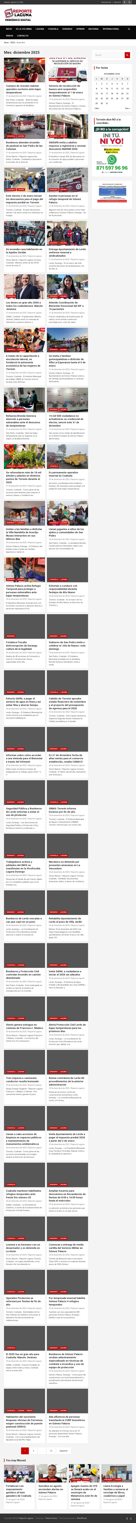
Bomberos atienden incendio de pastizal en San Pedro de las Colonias (24, 146)
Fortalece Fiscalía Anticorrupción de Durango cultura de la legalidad (21, 645)
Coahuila (53, 29)
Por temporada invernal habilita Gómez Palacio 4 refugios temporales (67, 1301)
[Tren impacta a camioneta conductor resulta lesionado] (24, 1062)
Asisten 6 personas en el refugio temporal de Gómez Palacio (65, 199)
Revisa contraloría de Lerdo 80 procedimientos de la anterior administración (66, 1081)
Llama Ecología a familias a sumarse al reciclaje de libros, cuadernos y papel (115, 1490)
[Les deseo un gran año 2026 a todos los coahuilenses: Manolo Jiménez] (24, 286)
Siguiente (64, 1451)
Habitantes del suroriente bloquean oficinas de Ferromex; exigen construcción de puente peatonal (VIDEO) (24, 1421)
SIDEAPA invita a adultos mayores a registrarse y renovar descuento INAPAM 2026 (67, 146)
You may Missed (16, 1460)
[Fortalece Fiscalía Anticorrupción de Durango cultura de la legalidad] (24, 626)
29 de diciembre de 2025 (16, 981)
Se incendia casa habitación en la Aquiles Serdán (24, 251)
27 (122, 98)
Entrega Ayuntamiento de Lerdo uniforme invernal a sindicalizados (67, 252)
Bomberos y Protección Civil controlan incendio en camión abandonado (23, 974)
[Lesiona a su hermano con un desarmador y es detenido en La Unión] (24, 1228)
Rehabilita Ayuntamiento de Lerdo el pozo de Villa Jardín (65, 920)
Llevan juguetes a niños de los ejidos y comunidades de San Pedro (66, 532)
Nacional (117, 2)
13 (122, 88)
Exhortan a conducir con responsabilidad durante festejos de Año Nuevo (63, 589)
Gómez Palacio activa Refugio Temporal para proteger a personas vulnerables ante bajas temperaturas (23, 590)
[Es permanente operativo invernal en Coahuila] (67, 456)
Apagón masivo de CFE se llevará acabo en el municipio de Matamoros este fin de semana (84, 1492)
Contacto (22, 36)
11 (112, 88)
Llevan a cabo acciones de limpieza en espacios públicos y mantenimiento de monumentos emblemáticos (23, 1139)
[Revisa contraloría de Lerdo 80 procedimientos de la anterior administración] (67, 1062)
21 (127, 93)
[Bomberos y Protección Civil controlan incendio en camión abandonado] (24, 955)
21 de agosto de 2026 (15, 1499)
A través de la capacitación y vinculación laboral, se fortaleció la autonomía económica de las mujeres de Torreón (23, 362)
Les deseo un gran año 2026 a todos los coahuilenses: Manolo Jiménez (24, 306)
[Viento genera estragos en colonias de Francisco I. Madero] (24, 1008)
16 (102, 93)
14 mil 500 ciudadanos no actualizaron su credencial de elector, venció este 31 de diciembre (66, 420)
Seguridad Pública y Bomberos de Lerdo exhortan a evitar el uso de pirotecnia (24, 812)
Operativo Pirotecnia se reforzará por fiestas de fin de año (23, 1301)
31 (107, 103)
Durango (67, 29)
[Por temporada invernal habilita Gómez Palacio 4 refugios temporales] (67, 1282)
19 (117, 93)
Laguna (40, 29)
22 (96, 98)
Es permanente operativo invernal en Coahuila (63, 474)
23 (102, 98)
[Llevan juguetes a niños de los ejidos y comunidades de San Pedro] (67, 513)
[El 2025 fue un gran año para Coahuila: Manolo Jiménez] (24, 1338)
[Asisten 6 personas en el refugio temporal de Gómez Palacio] (67, 180)
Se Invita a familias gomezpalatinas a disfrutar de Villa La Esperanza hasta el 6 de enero (67, 360)
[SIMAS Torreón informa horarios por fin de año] (67, 792)
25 (112, 98)
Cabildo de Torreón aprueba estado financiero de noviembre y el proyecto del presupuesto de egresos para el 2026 (67, 703)
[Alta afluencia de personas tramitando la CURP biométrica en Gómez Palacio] (67, 1401)
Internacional (106, 2)
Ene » (127, 108)
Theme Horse (51, 1518)
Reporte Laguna (35, 96)
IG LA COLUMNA (24, 29)
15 (96, 93)
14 (127, 88)
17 (107, 93)
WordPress (82, 1518)
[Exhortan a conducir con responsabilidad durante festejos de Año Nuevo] (67, 569)
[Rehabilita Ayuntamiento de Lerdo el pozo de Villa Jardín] (67, 902)
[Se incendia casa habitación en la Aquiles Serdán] (24, 233)
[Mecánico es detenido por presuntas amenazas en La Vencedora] (67, 846)
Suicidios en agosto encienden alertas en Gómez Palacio (51, 1489)
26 (117, 98)
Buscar (127, 55)
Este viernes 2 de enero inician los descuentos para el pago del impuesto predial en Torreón (24, 199)
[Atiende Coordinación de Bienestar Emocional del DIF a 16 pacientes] (67, 286)
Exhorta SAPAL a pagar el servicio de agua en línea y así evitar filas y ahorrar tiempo (23, 702)
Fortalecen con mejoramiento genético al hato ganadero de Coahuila (18, 1490)
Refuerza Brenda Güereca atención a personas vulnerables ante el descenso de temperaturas (23, 420)
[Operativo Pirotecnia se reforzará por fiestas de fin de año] (24, 1282)
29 (96, 103)
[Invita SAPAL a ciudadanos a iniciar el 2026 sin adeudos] (67, 955)
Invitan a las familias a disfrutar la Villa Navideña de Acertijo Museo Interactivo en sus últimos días (24, 534)
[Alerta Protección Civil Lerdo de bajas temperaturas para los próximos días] (67, 1008)
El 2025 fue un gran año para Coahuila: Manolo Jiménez (22, 1356)
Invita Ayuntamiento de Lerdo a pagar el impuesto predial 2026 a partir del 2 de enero (67, 1137)
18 (112, 93)
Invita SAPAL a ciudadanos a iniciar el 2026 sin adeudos (65, 973)
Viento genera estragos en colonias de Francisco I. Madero (24, 1026)
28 (127, 98)
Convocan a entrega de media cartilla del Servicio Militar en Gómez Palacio (66, 1248)
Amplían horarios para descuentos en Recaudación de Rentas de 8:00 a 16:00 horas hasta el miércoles (67, 1195)
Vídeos (9, 36)
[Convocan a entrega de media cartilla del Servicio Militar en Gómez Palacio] (67, 1228)
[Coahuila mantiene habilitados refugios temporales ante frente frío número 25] (24, 1175)
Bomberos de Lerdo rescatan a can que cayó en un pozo (24, 920)
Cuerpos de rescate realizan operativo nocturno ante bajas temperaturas (23, 89)
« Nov (96, 108)
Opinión (80, 29)
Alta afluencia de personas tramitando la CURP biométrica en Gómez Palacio (67, 1420)
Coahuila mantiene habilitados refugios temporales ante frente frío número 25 (23, 1194)
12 (51, 1451)
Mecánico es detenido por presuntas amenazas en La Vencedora (64, 865)
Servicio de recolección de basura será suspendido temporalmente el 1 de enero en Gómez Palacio (66, 90)
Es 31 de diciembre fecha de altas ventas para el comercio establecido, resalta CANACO (66, 758)
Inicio (9, 29)
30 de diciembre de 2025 (59, 479)
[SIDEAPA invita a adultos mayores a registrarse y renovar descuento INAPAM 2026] (67, 126)
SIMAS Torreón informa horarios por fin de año (62, 810)
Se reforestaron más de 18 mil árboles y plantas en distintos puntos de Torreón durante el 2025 (23, 477)
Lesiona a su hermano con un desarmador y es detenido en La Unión (23, 1248)
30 (102, 103)
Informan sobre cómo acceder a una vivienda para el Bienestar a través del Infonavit (24, 758)
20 (122, 93)
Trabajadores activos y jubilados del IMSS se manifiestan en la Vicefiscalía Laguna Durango (23, 866)
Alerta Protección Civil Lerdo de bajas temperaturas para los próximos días (67, 1028)
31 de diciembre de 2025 (16, 96)
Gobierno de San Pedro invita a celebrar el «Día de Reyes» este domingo (67, 645)
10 (107, 88)
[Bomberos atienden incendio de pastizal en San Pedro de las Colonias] (24, 126)
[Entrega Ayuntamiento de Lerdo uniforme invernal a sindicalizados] (67, 233)
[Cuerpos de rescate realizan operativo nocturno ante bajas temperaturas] (24, 70)
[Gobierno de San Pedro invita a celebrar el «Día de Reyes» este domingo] (67, 626)
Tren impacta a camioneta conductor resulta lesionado (22, 1079)
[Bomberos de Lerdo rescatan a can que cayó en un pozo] (24, 902)
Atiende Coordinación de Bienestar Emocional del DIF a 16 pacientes (66, 306)
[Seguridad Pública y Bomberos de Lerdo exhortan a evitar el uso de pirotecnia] (24, 792)
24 (107, 98)
